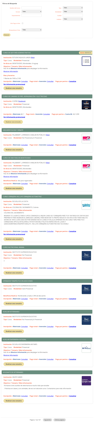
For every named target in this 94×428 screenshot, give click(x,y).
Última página (59, 420)
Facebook (22, 101)
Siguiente (47, 420)
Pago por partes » (65, 81)
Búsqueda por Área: (14, 30)
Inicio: (82, 53)
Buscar (6, 35)
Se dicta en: (7, 63)
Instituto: (59, 19)
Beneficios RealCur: (10, 181)
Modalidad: (58, 12)
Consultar (24, 81)
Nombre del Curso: (15, 8)
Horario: (18, 12)
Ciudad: (59, 15)
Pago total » (38, 81)
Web (32, 58)
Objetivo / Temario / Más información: (17, 66)
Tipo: (60, 8)
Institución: (7, 58)
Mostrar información (10, 71)
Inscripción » (12, 81)
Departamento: (16, 15)
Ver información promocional (14, 84)
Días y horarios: (9, 75)
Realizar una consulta (14, 88)
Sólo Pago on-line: (15, 23)
